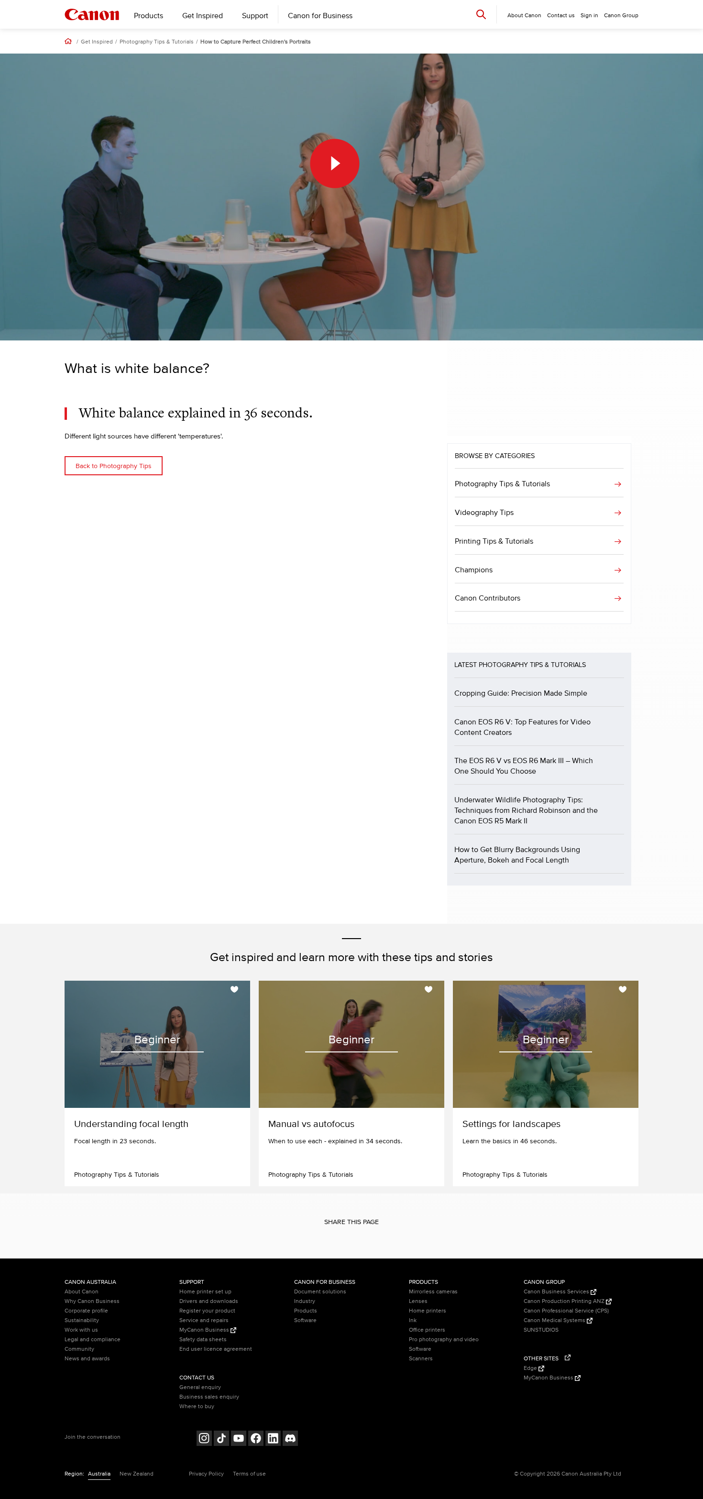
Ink (413, 1320)
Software (305, 1320)
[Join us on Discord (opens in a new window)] (290, 1439)
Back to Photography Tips (114, 466)
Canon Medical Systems (555, 1320)
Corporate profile (86, 1310)
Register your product (207, 1310)
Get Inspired (202, 16)
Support (255, 16)
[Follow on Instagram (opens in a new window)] (204, 1439)
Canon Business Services (557, 1291)
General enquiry (200, 1387)
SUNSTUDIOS (541, 1330)
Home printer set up (205, 1291)
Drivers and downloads (208, 1301)
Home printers (427, 1310)
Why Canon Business (92, 1301)
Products (148, 16)
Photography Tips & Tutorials (157, 42)
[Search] (481, 14)
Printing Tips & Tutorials (494, 541)
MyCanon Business (205, 1330)
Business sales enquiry (209, 1397)
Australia (99, 1473)
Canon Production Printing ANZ (565, 1301)
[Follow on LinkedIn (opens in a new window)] (273, 1439)
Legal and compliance (93, 1339)
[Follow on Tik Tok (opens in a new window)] (221, 1439)
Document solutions (320, 1291)
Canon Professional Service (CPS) (566, 1310)
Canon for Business (320, 16)
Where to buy (196, 1406)
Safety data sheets (203, 1339)
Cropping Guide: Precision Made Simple (520, 693)
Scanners (421, 1358)
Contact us (561, 15)
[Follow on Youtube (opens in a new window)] (238, 1439)
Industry (304, 1301)
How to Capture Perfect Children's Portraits (255, 42)
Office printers (427, 1330)
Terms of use (249, 1473)
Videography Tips (484, 512)
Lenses (418, 1301)
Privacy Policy (206, 1473)
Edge (531, 1368)
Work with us (81, 1330)
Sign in (589, 15)
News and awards (87, 1358)
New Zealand (137, 1473)
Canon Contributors (487, 598)
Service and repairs (204, 1320)
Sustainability (82, 1320)
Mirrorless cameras (433, 1291)
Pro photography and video (444, 1339)
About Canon (82, 1291)
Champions (474, 570)
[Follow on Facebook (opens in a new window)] (256, 1439)
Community (79, 1349)
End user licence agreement (215, 1349)
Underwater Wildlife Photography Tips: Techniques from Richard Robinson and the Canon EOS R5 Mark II (526, 810)
